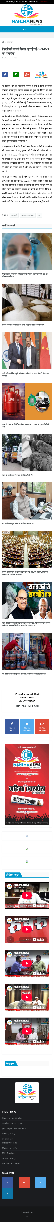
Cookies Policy (9, 1158)
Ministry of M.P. (9, 1148)
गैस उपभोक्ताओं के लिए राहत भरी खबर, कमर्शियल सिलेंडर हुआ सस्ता (24, 674)
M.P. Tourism (8, 1153)
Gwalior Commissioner (12, 1123)
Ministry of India (9, 1142)
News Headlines (27, 215)
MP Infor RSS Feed (11, 1163)
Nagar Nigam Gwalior (12, 1118)
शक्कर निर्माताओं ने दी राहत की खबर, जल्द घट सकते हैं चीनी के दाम (23, 325)
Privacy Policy (8, 1133)
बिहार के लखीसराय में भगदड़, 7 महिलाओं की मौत (17, 475)
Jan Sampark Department (14, 1128)
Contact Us (7, 1138)
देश (39, 215)
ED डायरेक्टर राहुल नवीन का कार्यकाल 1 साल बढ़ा (18, 523)
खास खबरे (10, 42)
